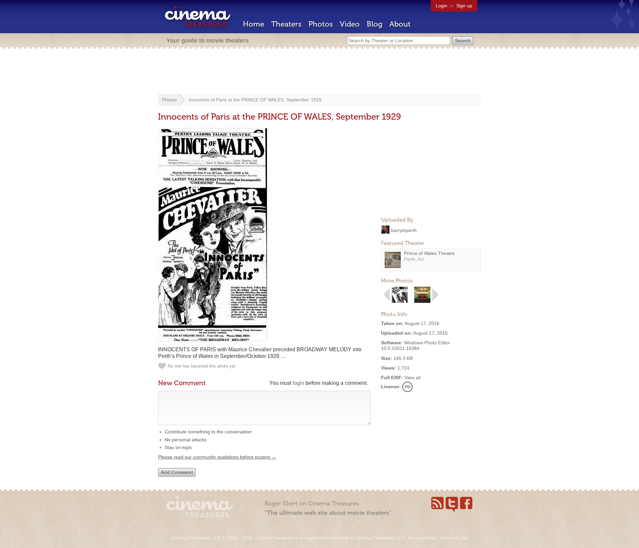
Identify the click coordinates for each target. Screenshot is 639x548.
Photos (321, 24)
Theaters (286, 24)
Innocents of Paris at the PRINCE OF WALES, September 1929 (255, 99)
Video (350, 24)
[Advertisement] (319, 72)
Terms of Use (453, 537)
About (400, 24)
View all (412, 377)
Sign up (464, 5)
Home (253, 24)
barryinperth (404, 230)
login (298, 383)
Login (441, 5)
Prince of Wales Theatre (429, 253)
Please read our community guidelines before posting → (217, 457)
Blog (374, 24)
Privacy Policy (422, 537)
